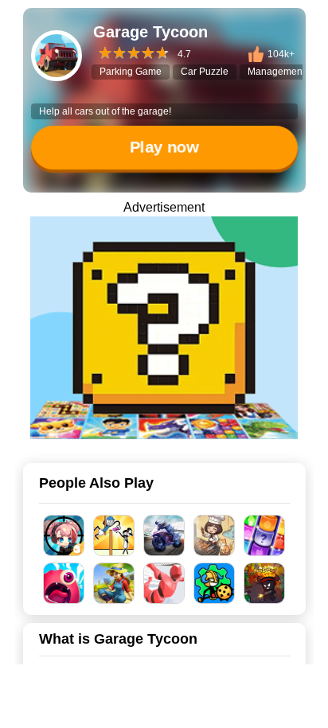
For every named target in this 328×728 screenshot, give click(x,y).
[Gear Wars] (214, 583)
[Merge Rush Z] (64, 535)
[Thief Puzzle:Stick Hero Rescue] (114, 535)
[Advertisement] (164, 708)
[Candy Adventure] (64, 583)
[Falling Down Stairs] (164, 583)
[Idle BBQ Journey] (214, 535)
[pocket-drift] (164, 327)
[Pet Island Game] (114, 583)
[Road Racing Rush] (164, 535)
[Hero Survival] (264, 583)
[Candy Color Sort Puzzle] (264, 535)
